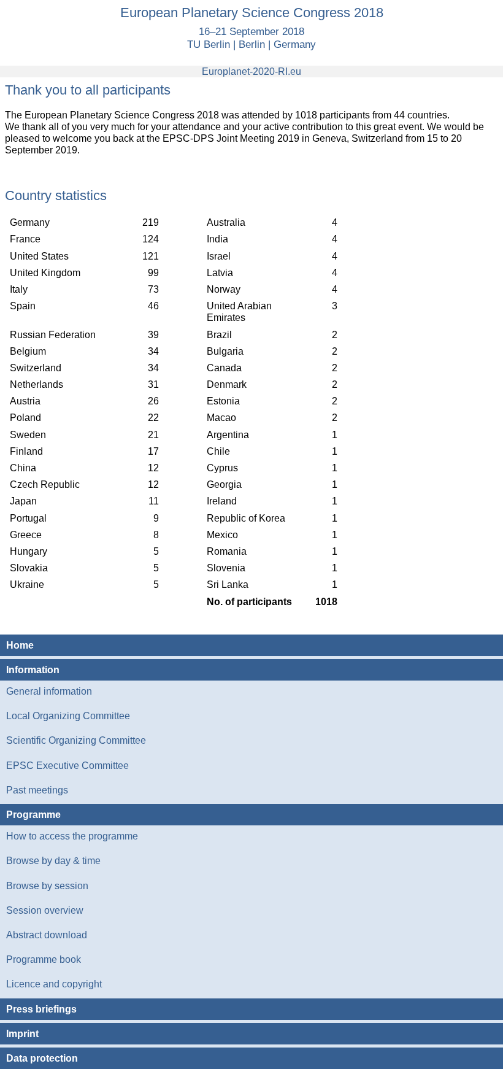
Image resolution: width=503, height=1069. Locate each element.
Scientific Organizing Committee (76, 740)
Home (20, 645)
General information (49, 691)
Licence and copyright (54, 984)
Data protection (42, 1058)
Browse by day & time (53, 860)
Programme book (43, 959)
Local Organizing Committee (68, 716)
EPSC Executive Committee (67, 765)
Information (33, 670)
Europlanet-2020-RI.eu (251, 71)
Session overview (44, 910)
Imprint (22, 1033)
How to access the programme (72, 836)
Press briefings (41, 1009)
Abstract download (46, 935)
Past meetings (37, 790)
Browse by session (47, 886)
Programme (33, 814)
